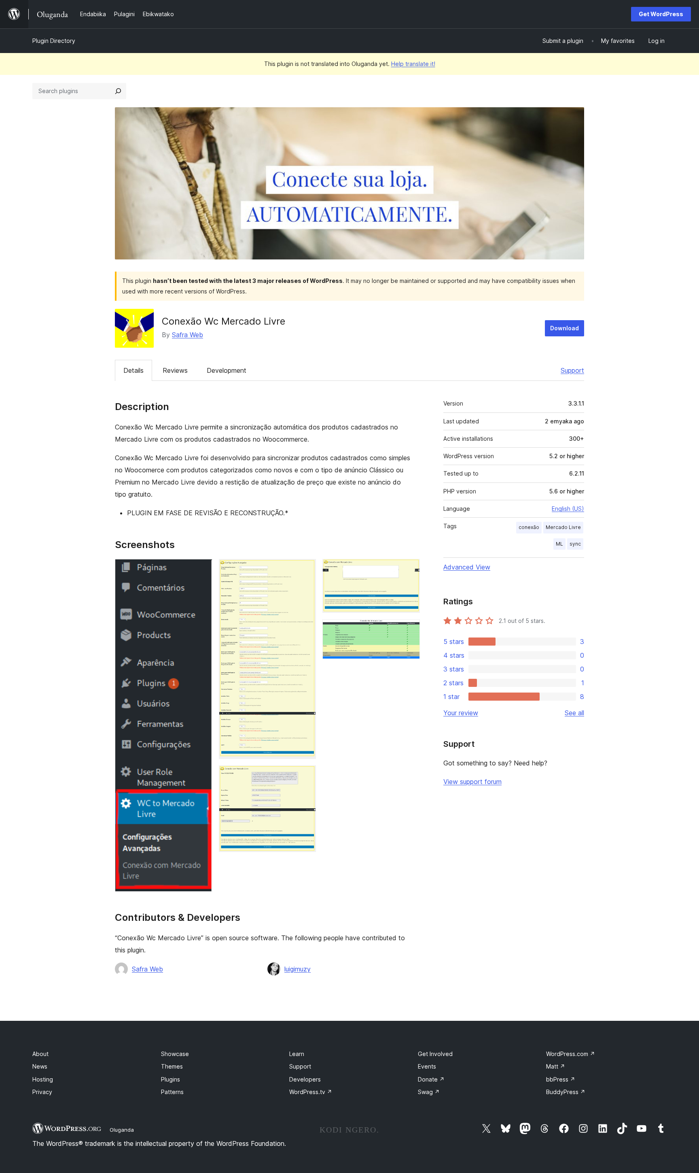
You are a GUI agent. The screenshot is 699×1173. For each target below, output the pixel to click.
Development (226, 370)
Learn (296, 1053)
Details (133, 370)
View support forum (472, 782)
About (40, 1053)
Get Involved (435, 1053)
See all (574, 713)
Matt (555, 1066)
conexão (529, 527)
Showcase (175, 1053)
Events (427, 1066)
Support (572, 370)
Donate (431, 1079)
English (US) (568, 508)
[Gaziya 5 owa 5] (409, 630)
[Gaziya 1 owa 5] (201, 570)
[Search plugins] (118, 91)
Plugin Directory (53, 40)
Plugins (170, 1079)
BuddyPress (565, 1091)
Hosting (42, 1079)
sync (575, 544)
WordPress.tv (310, 1091)
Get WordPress (661, 14)
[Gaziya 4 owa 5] (409, 570)
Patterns (172, 1091)
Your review (460, 713)
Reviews (175, 370)
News (39, 1066)
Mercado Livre (563, 527)
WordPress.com (570, 1053)
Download (564, 328)
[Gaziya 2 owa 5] (305, 570)
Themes (172, 1066)
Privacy (42, 1091)
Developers (305, 1079)
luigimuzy (297, 969)
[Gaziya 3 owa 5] (305, 776)
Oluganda (122, 1129)
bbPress (560, 1079)
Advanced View (466, 567)
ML (559, 544)
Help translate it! (413, 63)
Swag (429, 1091)
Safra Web (187, 335)
